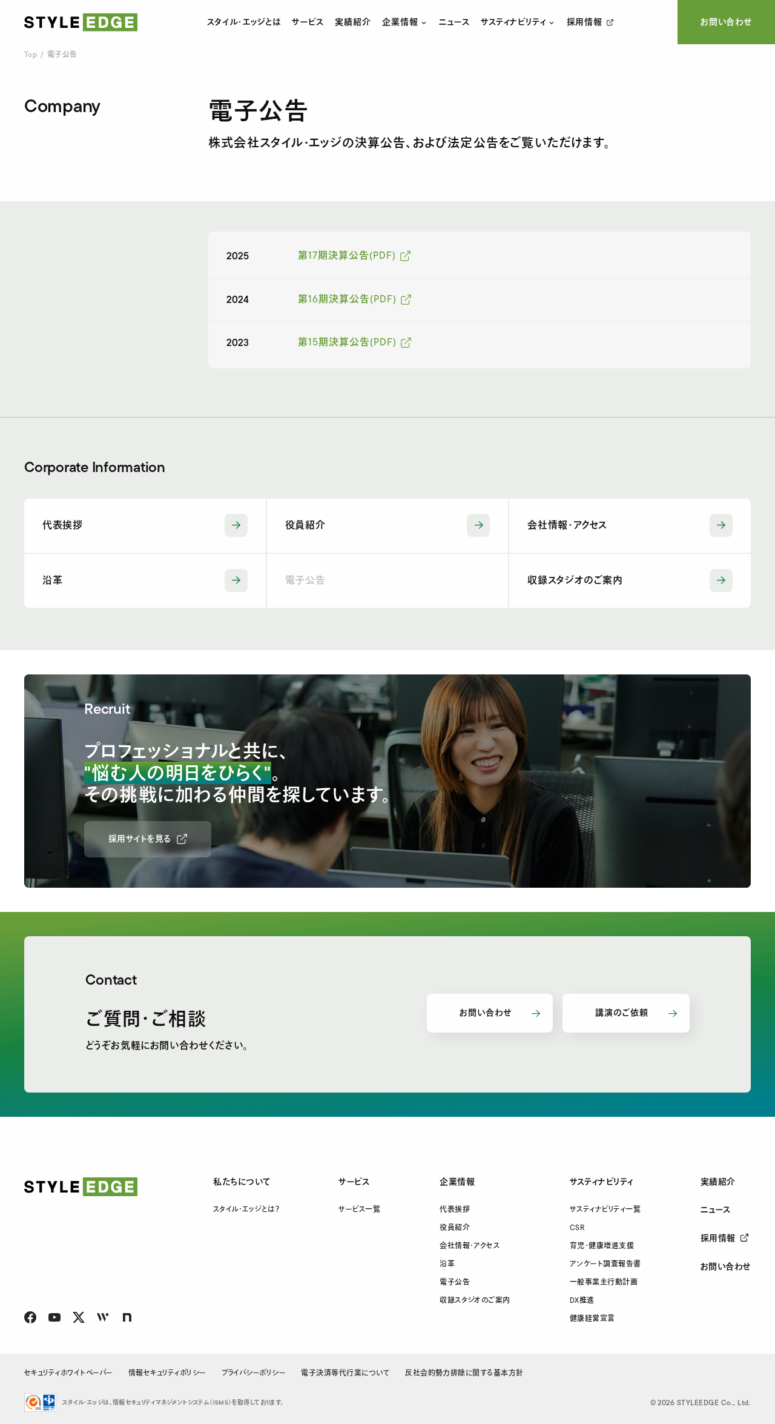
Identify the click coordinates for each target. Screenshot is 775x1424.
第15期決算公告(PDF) (347, 342)
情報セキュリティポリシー (167, 1373)
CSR (577, 1228)
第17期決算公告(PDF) (346, 256)
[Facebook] (30, 1317)
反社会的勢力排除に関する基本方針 (464, 1373)
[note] (127, 1317)
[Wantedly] (103, 1317)
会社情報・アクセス (470, 1246)
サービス (308, 22)
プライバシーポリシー (254, 1373)
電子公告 (455, 1282)
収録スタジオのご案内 (475, 1300)
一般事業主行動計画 (604, 1282)
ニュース (454, 22)
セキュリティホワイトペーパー (68, 1373)
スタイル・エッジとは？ (246, 1209)
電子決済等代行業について (345, 1373)
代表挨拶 (455, 1209)
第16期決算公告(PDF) (347, 299)
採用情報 (584, 22)
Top (30, 54)
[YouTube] (54, 1317)
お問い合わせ (726, 22)
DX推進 (582, 1300)
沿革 (447, 1264)
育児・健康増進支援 (602, 1246)
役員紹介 (455, 1228)
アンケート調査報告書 (605, 1264)
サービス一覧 (359, 1209)
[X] (79, 1317)
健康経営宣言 (592, 1318)
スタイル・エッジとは (244, 22)
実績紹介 (353, 22)
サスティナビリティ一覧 (605, 1209)
